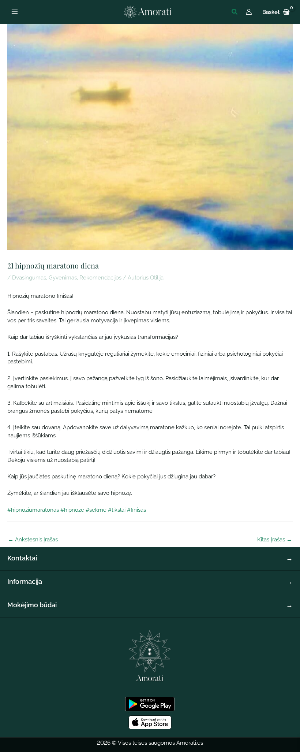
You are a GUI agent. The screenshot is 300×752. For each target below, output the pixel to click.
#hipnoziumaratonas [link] (33, 510)
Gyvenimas (63, 277)
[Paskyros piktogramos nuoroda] (248, 11)
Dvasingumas (29, 277)
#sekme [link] (96, 510)
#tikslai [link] (116, 510)
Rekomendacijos (100, 277)
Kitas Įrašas (274, 539)
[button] (235, 11)
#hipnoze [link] (72, 510)
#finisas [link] (136, 510)
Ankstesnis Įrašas (33, 539)
